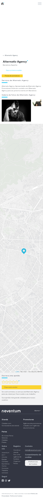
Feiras (4, 432)
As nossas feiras (7, 436)
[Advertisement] (21, 29)
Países (4, 442)
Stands (5, 419)
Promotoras (28, 419)
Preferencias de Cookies (33, 463)
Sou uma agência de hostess (17, 457)
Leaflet (17, 371)
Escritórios (5, 464)
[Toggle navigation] (40, 3)
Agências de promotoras (32, 423)
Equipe (4, 459)
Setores (5, 438)
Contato (5, 461)
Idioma (37, 410)
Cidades (5, 440)
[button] (12, 76)
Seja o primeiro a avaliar (14, 70)
